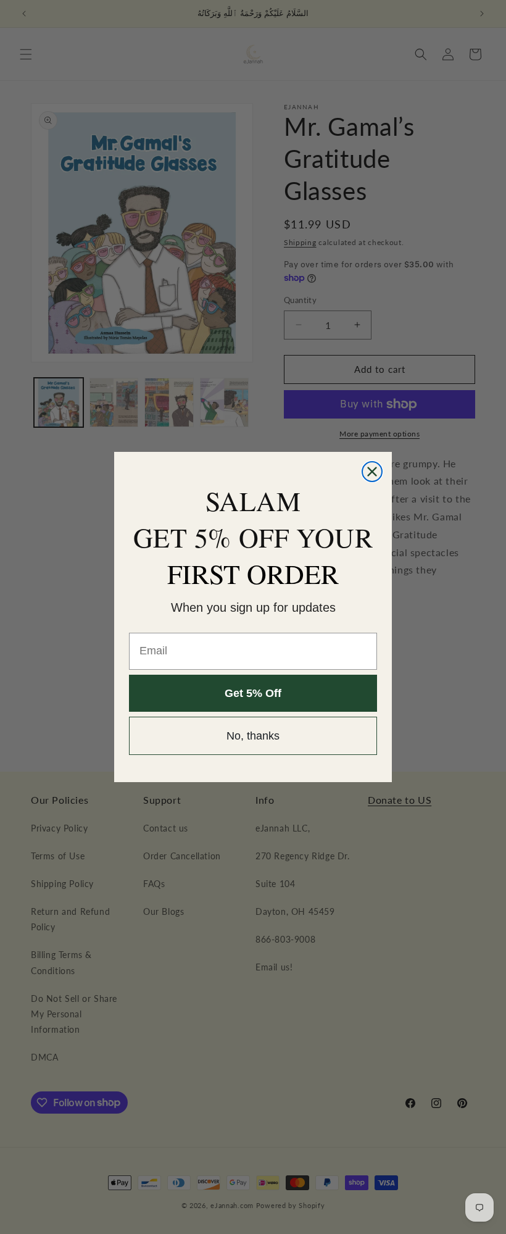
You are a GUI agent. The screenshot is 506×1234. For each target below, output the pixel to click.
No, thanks (253, 736)
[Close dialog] (372, 472)
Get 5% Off (253, 693)
